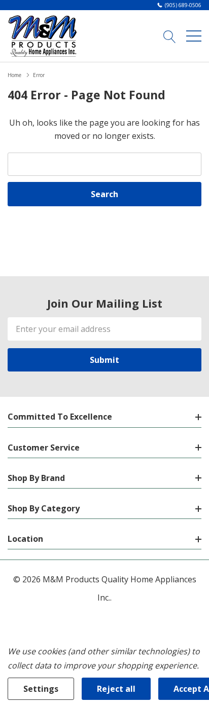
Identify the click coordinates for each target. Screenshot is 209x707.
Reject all (116, 688)
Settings (40, 688)
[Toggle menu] (193, 36)
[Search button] (169, 36)
